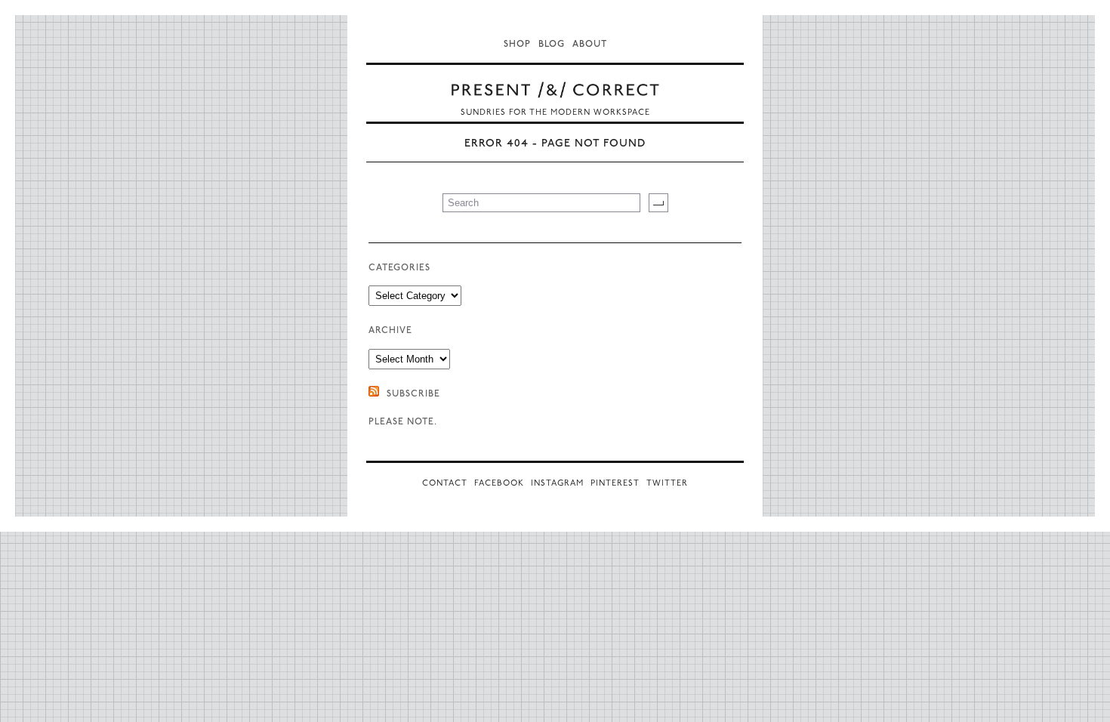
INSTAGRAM (557, 484)
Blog (551, 44)
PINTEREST (615, 484)
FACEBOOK (499, 484)
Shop (517, 44)
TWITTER (667, 484)
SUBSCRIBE (413, 394)
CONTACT (444, 484)
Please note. (402, 422)
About (589, 44)
